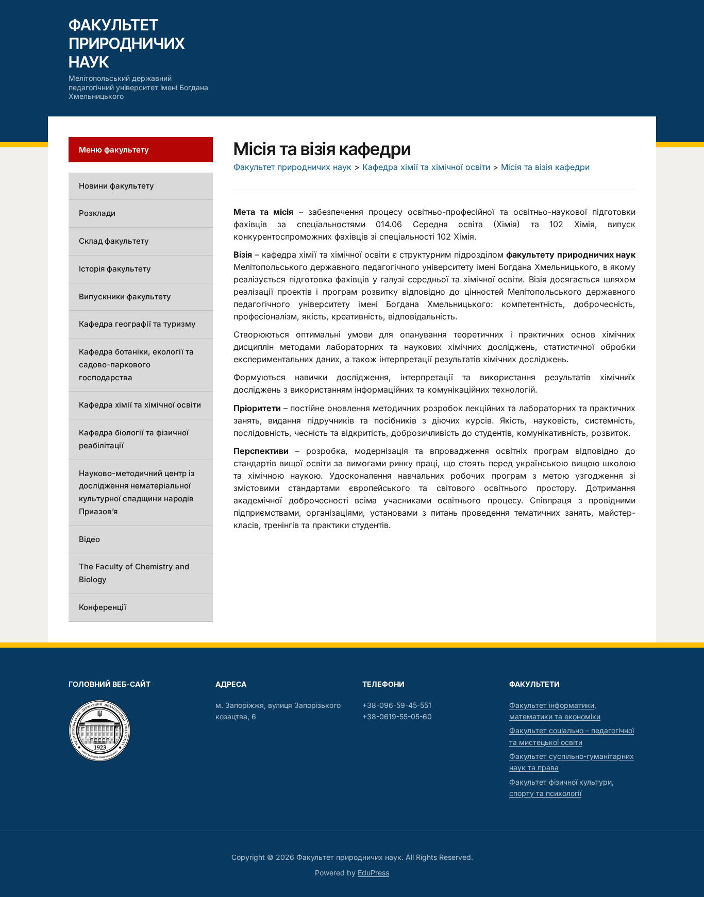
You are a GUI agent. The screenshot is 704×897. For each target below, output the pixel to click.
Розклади (97, 213)
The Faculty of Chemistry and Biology (134, 573)
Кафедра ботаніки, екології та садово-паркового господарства (136, 364)
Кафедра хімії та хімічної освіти (140, 405)
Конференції (102, 607)
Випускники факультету (125, 296)
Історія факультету (115, 269)
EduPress (373, 872)
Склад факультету (114, 241)
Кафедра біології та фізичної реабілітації (134, 439)
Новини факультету (116, 186)
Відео (89, 539)
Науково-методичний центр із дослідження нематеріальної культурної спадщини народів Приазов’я (137, 492)
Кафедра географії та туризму (137, 324)
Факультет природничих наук (127, 43)
